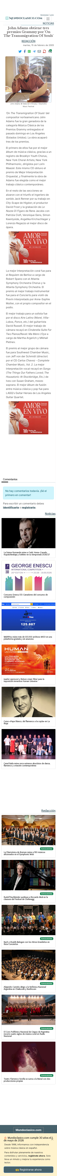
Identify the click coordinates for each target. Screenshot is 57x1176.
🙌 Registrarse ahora (28, 1169)
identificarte (11, 507)
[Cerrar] (52, 1139)
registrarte (29, 507)
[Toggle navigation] (48, 18)
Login (52, 15)
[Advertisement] (28, 6)
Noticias (48, 23)
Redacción (28, 41)
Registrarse (44, 15)
